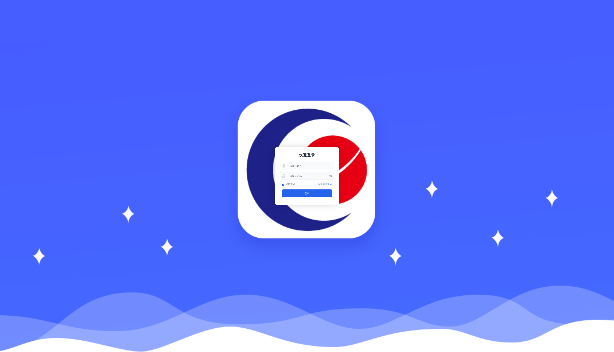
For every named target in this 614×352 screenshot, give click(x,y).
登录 (307, 193)
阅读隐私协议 (325, 184)
